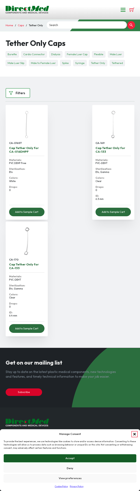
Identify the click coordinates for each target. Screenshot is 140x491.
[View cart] (131, 9)
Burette (12, 54)
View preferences (70, 478)
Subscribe (24, 392)
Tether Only (98, 63)
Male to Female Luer (43, 63)
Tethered (117, 63)
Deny (70, 468)
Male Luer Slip (16, 63)
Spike (65, 63)
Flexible (98, 54)
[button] (134, 434)
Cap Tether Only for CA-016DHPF (24, 149)
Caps (21, 25)
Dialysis (55, 54)
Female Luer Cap (77, 54)
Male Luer (116, 54)
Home (9, 25)
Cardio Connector (34, 54)
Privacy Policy (76, 486)
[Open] (123, 9)
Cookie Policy (61, 486)
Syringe (80, 63)
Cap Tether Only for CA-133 (110, 149)
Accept (70, 458)
